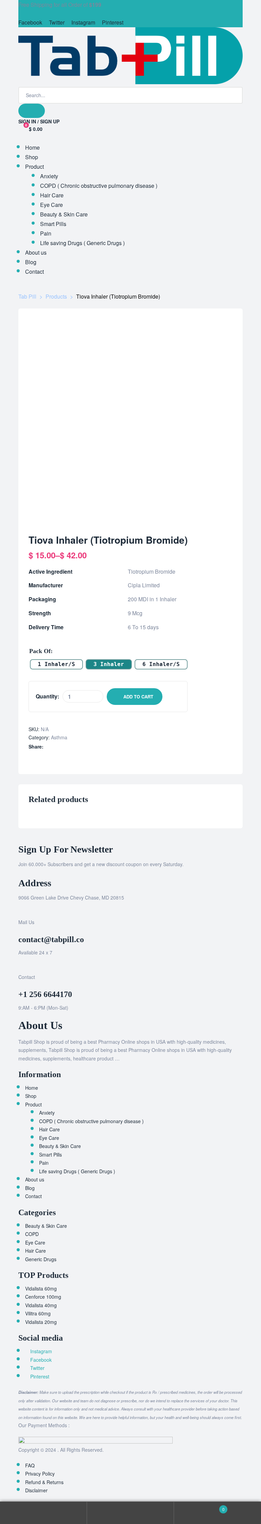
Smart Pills (50, 1154)
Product (33, 1104)
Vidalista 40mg (41, 1305)
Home (31, 1087)
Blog (30, 1188)
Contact (33, 1196)
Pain (44, 1162)
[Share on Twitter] (55, 747)
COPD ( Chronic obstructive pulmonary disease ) (91, 1121)
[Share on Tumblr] (69, 747)
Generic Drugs (40, 1259)
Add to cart (138, 696)
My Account (43, 1513)
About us (34, 1179)
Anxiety (47, 1112)
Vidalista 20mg (41, 1321)
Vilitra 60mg (38, 1313)
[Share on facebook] (48, 747)
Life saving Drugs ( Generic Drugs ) (77, 1171)
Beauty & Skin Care (60, 1146)
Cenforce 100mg (43, 1296)
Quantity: (47, 696)
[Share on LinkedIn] (62, 747)
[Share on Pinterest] (83, 747)
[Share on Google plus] (76, 747)
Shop (30, 1095)
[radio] (56, 664)
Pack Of (40, 651)
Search (130, 1513)
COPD (32, 1234)
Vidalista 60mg (41, 1288)
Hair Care (49, 1129)
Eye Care (49, 1137)
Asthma (59, 737)
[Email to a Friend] (90, 747)
